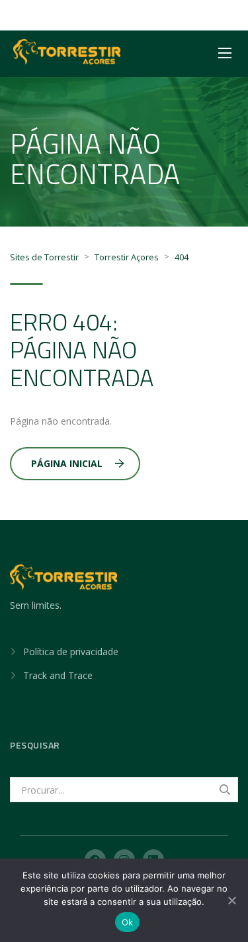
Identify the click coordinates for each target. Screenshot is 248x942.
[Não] (231, 900)
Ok (128, 922)
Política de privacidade (70, 651)
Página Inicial (67, 463)
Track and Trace (58, 675)
